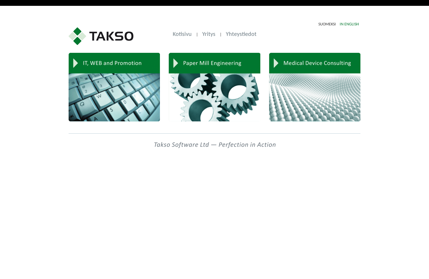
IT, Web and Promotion (114, 87)
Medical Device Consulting (314, 87)
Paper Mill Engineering (214, 87)
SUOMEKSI (327, 24)
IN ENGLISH (349, 24)
